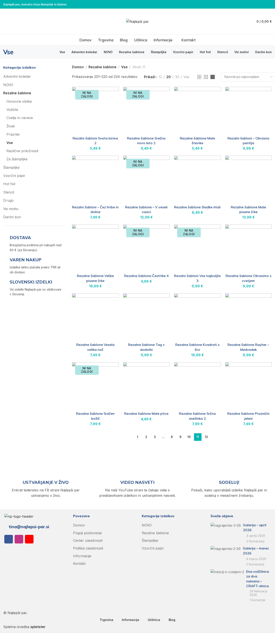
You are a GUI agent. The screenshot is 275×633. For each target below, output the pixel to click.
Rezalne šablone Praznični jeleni (248, 415)
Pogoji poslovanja (87, 533)
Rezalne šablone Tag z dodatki (146, 346)
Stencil (8, 192)
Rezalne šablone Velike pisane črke (95, 278)
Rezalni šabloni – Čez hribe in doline (95, 209)
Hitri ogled (111, 105)
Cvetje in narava (19, 118)
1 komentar (258, 600)
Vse (9, 143)
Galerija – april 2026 (254, 527)
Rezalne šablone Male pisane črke (248, 209)
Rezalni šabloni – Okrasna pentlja (248, 140)
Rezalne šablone (17, 93)
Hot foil (9, 184)
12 (160, 77)
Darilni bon (12, 217)
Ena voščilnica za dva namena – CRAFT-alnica (257, 578)
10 (189, 437)
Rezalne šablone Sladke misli (197, 207)
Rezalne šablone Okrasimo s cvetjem (248, 278)
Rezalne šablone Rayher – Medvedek (248, 346)
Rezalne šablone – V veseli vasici (146, 209)
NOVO (8, 85)
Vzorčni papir (14, 175)
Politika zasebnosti (88, 548)
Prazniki (13, 134)
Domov (78, 67)
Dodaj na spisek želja (111, 94)
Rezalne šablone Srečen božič (95, 415)
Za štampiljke (17, 159)
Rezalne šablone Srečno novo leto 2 (146, 140)
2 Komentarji (255, 541)
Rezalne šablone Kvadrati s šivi (197, 346)
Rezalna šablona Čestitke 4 (146, 276)
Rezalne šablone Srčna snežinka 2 (197, 415)
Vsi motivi (10, 209)
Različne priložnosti (22, 151)
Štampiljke (11, 167)
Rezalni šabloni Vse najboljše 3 (197, 278)
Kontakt (79, 563)
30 (177, 77)
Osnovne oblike (19, 101)
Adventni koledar (17, 76)
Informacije (82, 556)
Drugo (8, 200)
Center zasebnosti (87, 540)
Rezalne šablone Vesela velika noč (95, 346)
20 (168, 77)
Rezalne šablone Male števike (197, 140)
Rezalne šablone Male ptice (146, 413)
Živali (10, 126)
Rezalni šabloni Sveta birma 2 (95, 140)
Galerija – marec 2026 (256, 550)
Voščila (12, 109)
